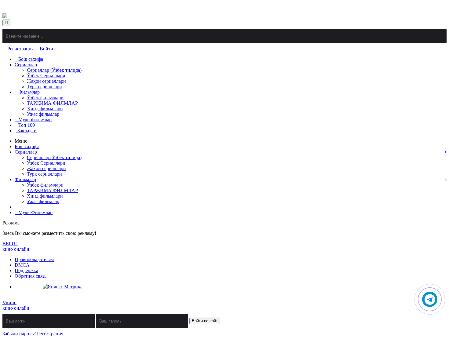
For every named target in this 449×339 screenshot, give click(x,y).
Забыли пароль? (19, 333)
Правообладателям (34, 259)
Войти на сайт (205, 321)
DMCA (22, 265)
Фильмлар (29, 92)
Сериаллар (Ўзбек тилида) (54, 70)
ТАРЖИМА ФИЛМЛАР (52, 103)
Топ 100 (26, 125)
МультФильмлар (35, 212)
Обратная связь (30, 276)
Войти (45, 48)
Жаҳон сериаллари (46, 81)
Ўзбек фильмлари (45, 97)
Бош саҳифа (30, 59)
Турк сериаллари (44, 86)
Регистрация (20, 48)
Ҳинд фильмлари (45, 108)
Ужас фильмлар (43, 114)
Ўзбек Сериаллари (46, 75)
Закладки (26, 130)
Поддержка (26, 270)
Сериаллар (26, 64)
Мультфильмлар (35, 119)
